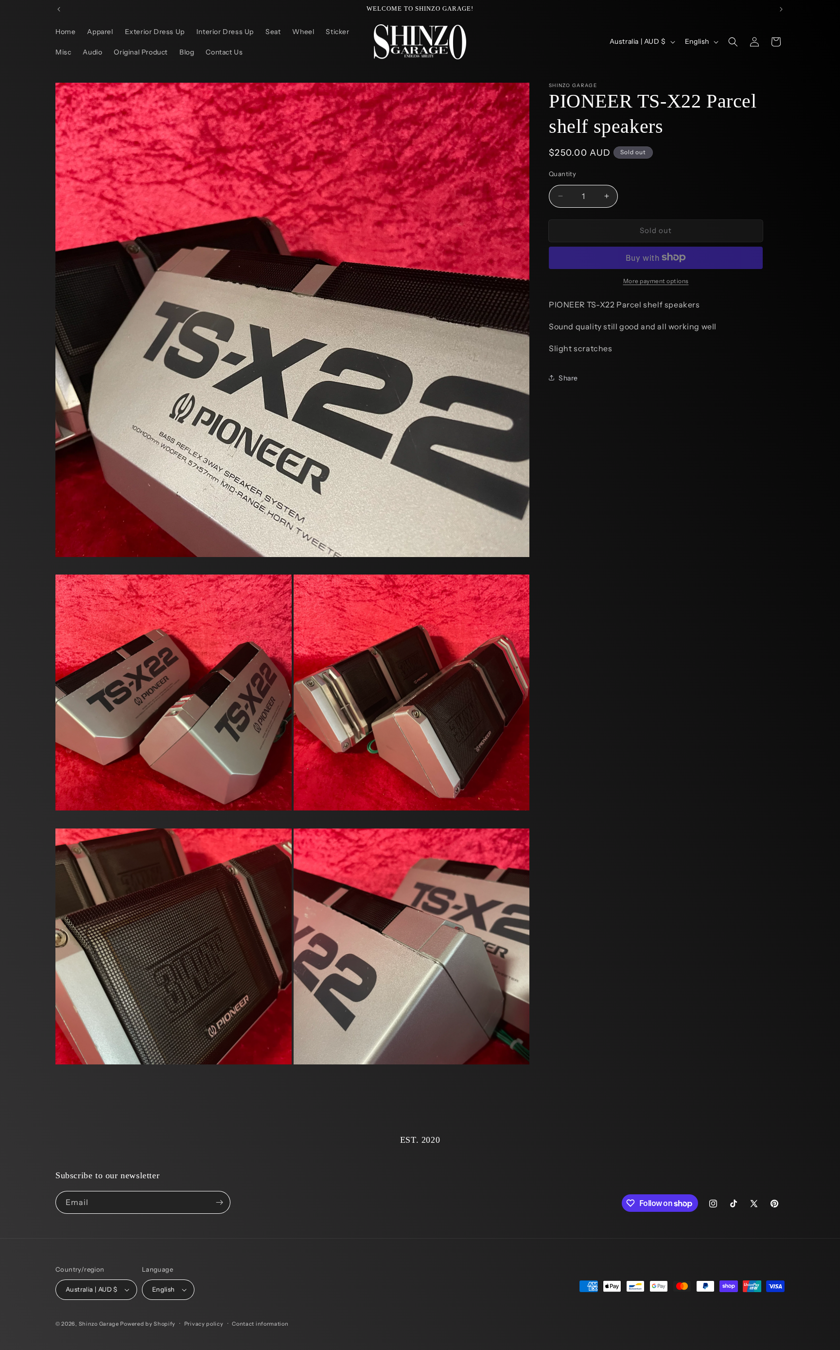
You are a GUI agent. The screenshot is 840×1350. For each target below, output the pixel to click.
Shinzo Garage (99, 1323)
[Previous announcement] (59, 9)
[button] (733, 42)
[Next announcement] (781, 9)
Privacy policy (204, 1323)
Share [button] (568, 377)
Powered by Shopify (147, 1323)
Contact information (260, 1323)
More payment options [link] (656, 280)
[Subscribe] (219, 1202)
